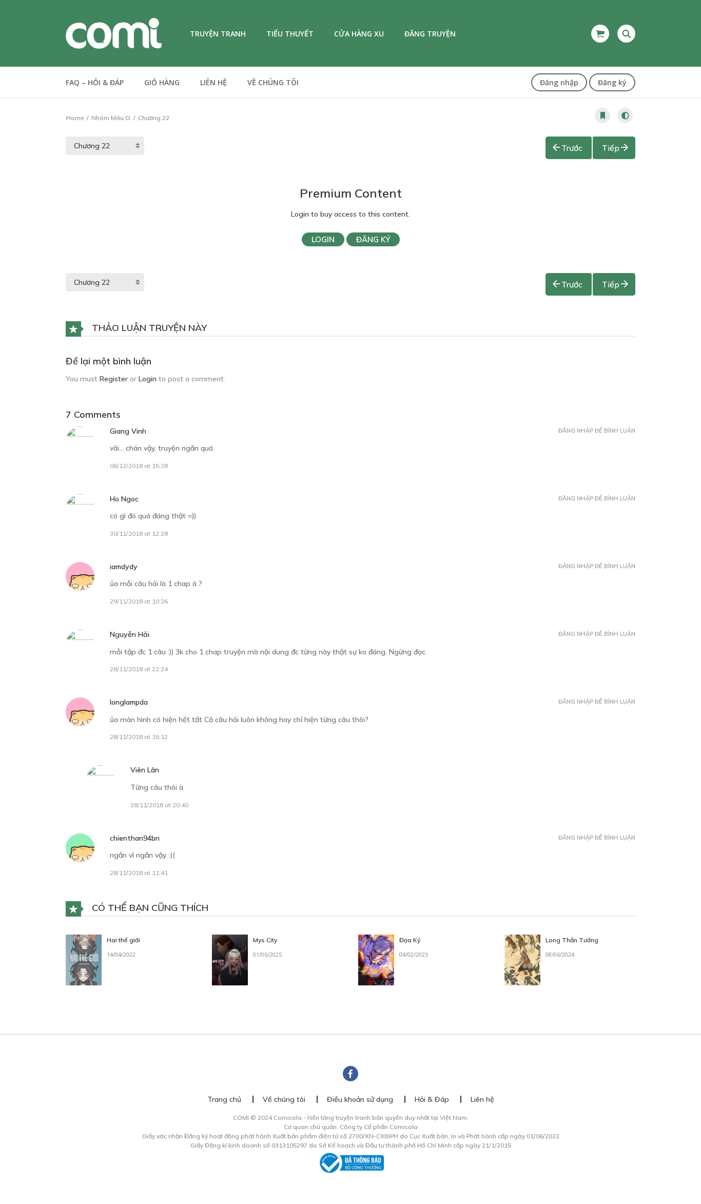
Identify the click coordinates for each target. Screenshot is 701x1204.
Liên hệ (213, 82)
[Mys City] (230, 959)
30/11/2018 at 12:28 (139, 533)
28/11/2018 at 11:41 (139, 873)
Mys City (265, 940)
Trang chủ (224, 1099)
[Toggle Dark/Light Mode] (625, 115)
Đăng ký (612, 82)
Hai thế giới (123, 940)
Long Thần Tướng (572, 940)
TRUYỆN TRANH (218, 33)
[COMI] (114, 32)
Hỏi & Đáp (432, 1099)
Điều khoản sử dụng (360, 1099)
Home (75, 118)
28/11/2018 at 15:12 (139, 737)
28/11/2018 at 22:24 (139, 669)
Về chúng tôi (273, 82)
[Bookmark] (602, 115)
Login (323, 239)
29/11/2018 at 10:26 (139, 601)
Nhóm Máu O (110, 118)
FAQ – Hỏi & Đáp (95, 82)
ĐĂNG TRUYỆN (430, 33)
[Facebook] (350, 1073)
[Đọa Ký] (376, 959)
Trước (571, 148)
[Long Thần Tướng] (522, 959)
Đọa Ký (409, 940)
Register (114, 378)
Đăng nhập (559, 82)
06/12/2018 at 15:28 (139, 466)
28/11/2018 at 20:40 (159, 805)
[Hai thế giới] (84, 959)
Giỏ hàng (162, 82)
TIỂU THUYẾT (290, 33)
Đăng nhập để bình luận (596, 430)
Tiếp (610, 148)
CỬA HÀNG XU (359, 33)
